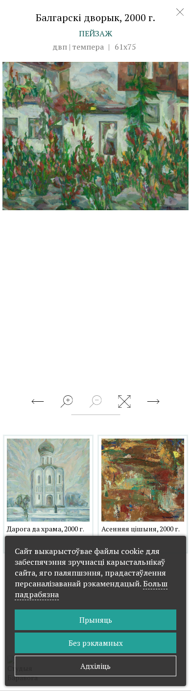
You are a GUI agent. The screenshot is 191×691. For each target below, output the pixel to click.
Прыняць (95, 620)
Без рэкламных (96, 643)
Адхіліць (95, 666)
